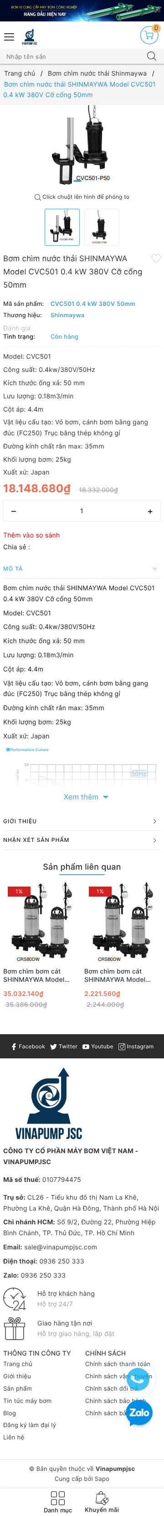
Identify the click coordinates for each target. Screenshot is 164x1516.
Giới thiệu (17, 1376)
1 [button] (77, 181)
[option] (82, 147)
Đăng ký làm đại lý (29, 1425)
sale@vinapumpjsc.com (60, 1247)
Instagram (139, 1046)
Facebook (31, 1046)
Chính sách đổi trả (111, 1388)
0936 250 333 (61, 1261)
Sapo (102, 1479)
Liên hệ (13, 1437)
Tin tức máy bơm (27, 1401)
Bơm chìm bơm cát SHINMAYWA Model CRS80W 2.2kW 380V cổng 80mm (37, 976)
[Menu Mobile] (10, 36)
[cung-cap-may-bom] (82, 10)
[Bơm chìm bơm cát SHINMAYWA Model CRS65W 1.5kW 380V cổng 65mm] (122, 922)
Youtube (101, 1046)
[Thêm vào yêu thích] (156, 258)
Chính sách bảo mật (114, 1413)
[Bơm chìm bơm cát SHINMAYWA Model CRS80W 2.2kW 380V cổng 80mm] (41, 922)
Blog (9, 1413)
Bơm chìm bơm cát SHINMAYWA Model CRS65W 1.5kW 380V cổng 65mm (117, 976)
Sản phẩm (17, 1388)
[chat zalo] (139, 1414)
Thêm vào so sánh (31, 535)
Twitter (67, 1046)
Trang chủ (17, 1364)
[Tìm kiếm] (152, 56)
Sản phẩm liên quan (82, 867)
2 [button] (87, 181)
